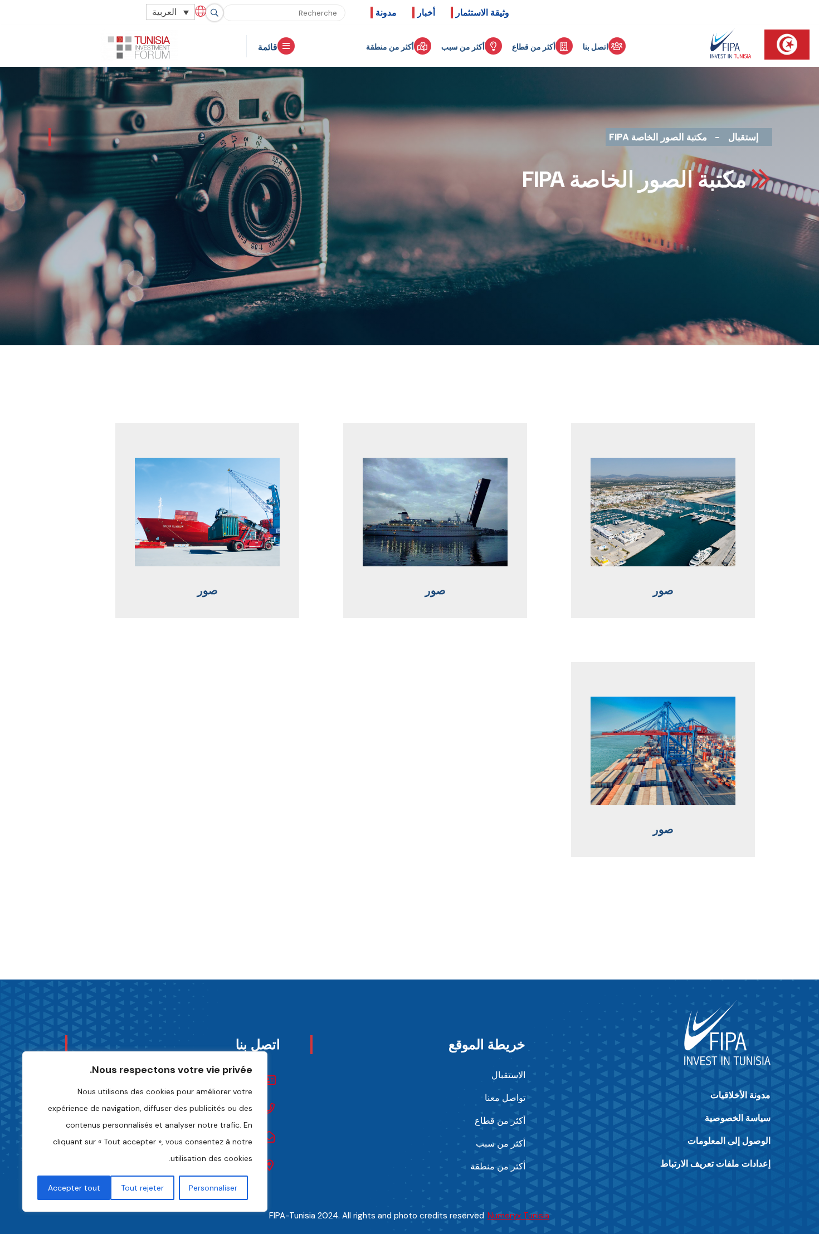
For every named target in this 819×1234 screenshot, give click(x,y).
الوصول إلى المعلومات (729, 1141)
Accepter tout (74, 1188)
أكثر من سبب (463, 47)
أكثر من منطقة (390, 47)
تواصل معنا (505, 1098)
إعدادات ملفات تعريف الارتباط (715, 1163)
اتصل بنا (595, 47)
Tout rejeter (142, 1188)
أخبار (426, 12)
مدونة (386, 12)
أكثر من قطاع (533, 47)
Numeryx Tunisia (518, 1215)
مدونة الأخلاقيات (740, 1095)
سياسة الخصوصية (738, 1118)
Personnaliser (213, 1188)
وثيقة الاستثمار (482, 12)
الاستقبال (508, 1075)
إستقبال (743, 137)
